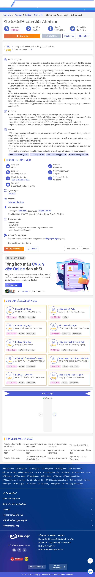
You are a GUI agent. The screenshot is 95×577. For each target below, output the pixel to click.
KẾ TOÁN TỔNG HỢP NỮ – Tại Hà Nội (29, 358)
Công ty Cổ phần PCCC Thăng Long (28, 328)
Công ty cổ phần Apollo (24, 345)
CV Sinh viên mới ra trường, (13, 480)
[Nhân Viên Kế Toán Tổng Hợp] (54, 376)
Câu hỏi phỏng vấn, (51, 472)
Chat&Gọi (53, 36)
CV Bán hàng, (19, 476)
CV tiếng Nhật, (61, 469)
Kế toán (12, 193)
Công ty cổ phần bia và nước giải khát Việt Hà (34, 46)
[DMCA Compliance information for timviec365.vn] (26, 559)
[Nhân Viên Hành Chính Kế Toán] (54, 343)
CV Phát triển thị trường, (80, 480)
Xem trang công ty (22, 49)
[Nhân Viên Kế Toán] (10, 310)
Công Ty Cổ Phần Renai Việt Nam (71, 378)
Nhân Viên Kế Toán (23, 309)
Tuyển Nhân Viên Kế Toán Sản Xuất (74, 358)
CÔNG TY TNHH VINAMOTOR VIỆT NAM (30, 361)
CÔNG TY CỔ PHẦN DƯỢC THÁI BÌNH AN (74, 328)
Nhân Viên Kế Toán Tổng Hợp (71, 375)
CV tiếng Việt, (34, 469)
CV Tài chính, (43, 484)
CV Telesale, (31, 484)
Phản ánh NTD (72, 249)
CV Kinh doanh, (78, 472)
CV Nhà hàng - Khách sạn (72, 484)
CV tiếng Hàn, (47, 469)
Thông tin (83, 36)
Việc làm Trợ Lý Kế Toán (79, 445)
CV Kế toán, (65, 472)
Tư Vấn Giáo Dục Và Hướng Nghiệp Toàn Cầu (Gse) (72, 345)
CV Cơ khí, (57, 476)
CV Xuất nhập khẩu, (71, 476)
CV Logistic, (55, 484)
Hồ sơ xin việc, (8, 469)
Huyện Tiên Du (45, 211)
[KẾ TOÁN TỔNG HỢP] (54, 327)
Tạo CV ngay (12, 285)
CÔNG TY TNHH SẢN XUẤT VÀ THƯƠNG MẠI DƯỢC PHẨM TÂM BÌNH (74, 361)
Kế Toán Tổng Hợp (23, 325)
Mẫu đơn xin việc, (76, 469)
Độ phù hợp (69, 36)
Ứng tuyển (24, 36)
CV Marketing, (33, 476)
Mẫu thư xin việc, (9, 472)
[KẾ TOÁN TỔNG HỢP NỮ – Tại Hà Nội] (10, 360)
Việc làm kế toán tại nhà (57, 458)
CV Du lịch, (6, 484)
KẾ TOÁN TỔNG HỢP (67, 325)
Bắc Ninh (22, 211)
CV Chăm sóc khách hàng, (57, 480)
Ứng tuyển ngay (52, 238)
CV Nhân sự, (7, 476)
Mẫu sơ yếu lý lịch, (25, 472)
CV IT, (88, 472)
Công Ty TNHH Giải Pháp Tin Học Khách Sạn (71, 312)
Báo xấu (86, 249)
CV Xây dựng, (46, 476)
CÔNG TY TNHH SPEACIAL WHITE (28, 312)
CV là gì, (38, 472)
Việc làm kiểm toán (12, 458)
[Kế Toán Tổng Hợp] (10, 327)
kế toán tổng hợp (16, 202)
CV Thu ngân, (18, 484)
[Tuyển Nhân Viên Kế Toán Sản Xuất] (54, 360)
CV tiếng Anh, (21, 469)
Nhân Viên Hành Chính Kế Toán (72, 342)
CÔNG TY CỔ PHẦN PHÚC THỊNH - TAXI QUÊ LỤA (30, 378)
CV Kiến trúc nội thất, (35, 480)
